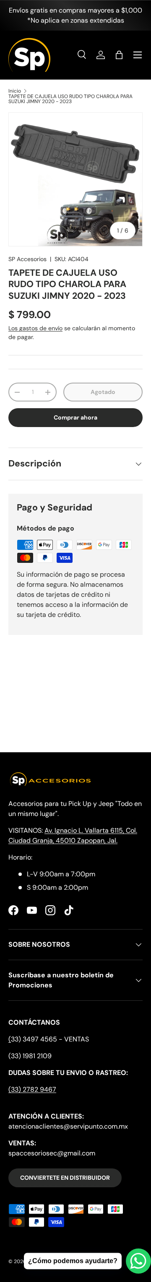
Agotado (103, 392)
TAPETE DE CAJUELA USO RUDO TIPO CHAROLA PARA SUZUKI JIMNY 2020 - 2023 (70, 99)
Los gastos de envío (35, 328)
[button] (119, 55)
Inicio (14, 90)
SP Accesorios (27, 259)
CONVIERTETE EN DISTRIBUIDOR (65, 1177)
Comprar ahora (75, 417)
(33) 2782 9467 (32, 1089)
